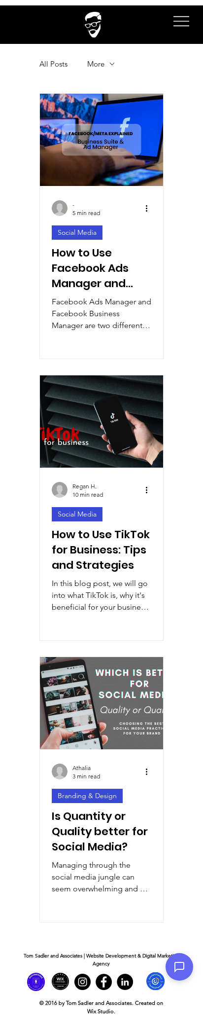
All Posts (53, 64)
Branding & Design (87, 795)
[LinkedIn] (125, 982)
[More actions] (150, 208)
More (95, 64)
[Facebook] (104, 982)
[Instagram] (82, 982)
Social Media (77, 232)
